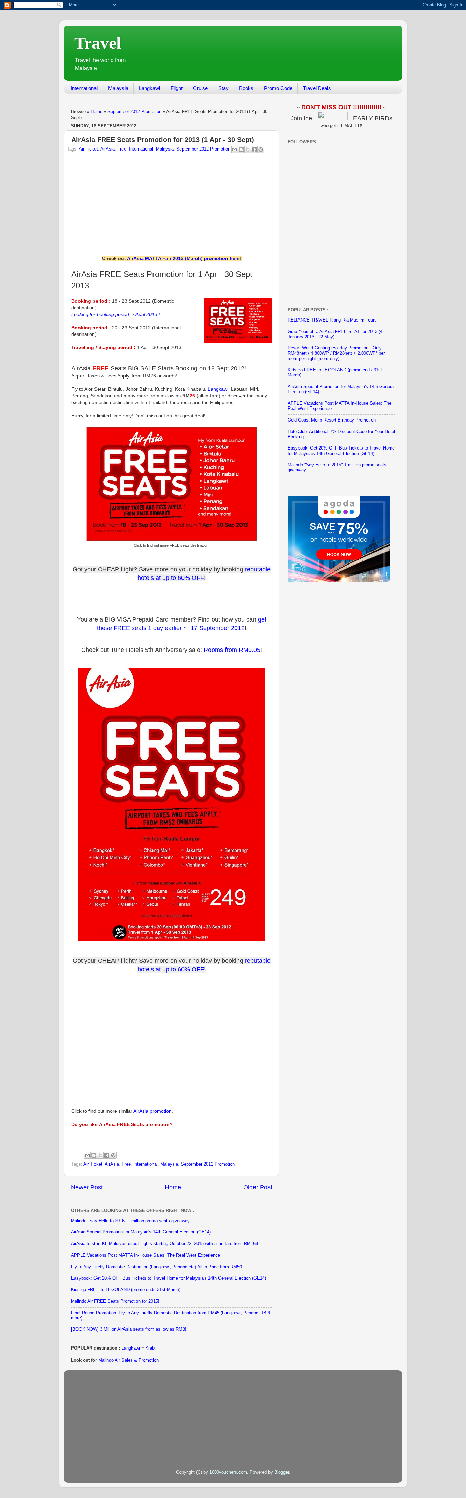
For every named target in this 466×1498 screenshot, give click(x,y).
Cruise (200, 88)
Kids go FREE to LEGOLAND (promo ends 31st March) (125, 1289)
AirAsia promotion (152, 1111)
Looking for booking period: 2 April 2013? (115, 314)
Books (246, 88)
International (84, 88)
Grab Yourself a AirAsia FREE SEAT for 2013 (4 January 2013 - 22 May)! (335, 334)
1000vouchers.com (228, 1472)
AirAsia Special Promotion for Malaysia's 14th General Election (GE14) (141, 1232)
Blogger (281, 1472)
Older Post (257, 1187)
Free (121, 149)
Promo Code (278, 88)
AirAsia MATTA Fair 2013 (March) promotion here (183, 258)
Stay (223, 88)
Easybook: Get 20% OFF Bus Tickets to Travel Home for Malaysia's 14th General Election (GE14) (168, 1278)
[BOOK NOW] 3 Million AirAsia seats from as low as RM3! (128, 1329)
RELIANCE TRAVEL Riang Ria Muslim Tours (332, 320)
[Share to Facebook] (254, 149)
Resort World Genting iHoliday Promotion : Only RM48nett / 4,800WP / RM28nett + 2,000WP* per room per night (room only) (336, 353)
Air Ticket (88, 149)
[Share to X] (247, 149)
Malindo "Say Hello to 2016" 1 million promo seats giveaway (130, 1220)
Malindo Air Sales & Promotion (128, 1360)
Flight (177, 88)
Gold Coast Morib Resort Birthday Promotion (332, 420)
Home (96, 111)
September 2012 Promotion (134, 111)
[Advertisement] (271, 54)
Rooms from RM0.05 (232, 649)
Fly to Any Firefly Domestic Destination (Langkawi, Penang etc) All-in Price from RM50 (156, 1267)
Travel (97, 43)
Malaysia (118, 88)
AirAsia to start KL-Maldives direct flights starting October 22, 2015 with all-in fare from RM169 (164, 1243)
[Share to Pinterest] (260, 149)
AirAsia (107, 149)
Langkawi (149, 88)
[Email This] (234, 149)
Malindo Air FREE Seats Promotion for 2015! (115, 1301)
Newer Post (87, 1187)
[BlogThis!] (241, 149)
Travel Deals (317, 88)
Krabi (150, 1348)
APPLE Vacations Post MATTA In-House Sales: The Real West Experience (145, 1255)
